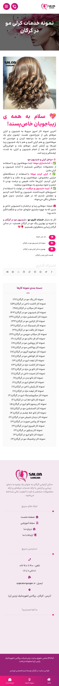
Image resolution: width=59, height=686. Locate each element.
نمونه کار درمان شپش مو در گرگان (29, 417)
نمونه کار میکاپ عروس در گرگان (30, 334)
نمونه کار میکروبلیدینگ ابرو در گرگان (29, 395)
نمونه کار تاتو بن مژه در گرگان (30, 369)
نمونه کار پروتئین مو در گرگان (30, 343)
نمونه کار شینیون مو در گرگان (34, 243)
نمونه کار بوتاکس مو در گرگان (30, 347)
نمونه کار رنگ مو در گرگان (30, 299)
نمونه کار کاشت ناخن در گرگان (30, 304)
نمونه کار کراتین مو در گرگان (30, 321)
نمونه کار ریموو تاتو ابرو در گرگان (29, 404)
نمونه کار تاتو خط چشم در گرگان (29, 413)
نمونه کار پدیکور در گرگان (29, 430)
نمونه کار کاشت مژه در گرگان (30, 365)
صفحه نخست (28, 517)
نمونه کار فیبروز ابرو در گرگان (29, 426)
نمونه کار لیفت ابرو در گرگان (30, 360)
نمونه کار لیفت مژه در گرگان (30, 391)
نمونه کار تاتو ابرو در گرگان (30, 435)
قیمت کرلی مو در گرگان (44, 255)
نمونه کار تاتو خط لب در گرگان (30, 400)
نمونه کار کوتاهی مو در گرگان (30, 356)
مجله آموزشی (28, 523)
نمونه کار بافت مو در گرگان (30, 330)
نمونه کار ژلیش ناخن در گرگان (30, 387)
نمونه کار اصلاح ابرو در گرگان (29, 382)
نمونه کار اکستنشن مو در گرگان (30, 408)
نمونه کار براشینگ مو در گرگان (29, 439)
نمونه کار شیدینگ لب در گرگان (30, 326)
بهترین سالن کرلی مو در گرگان (34, 249)
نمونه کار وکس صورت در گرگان (30, 422)
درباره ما (28, 529)
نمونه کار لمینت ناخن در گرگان (29, 374)
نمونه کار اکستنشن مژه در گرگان (30, 317)
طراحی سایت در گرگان (40, 670)
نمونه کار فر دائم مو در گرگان (30, 339)
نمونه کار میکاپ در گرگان (30, 308)
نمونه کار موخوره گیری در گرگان (30, 352)
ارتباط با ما (28, 535)
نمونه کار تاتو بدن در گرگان (29, 378)
